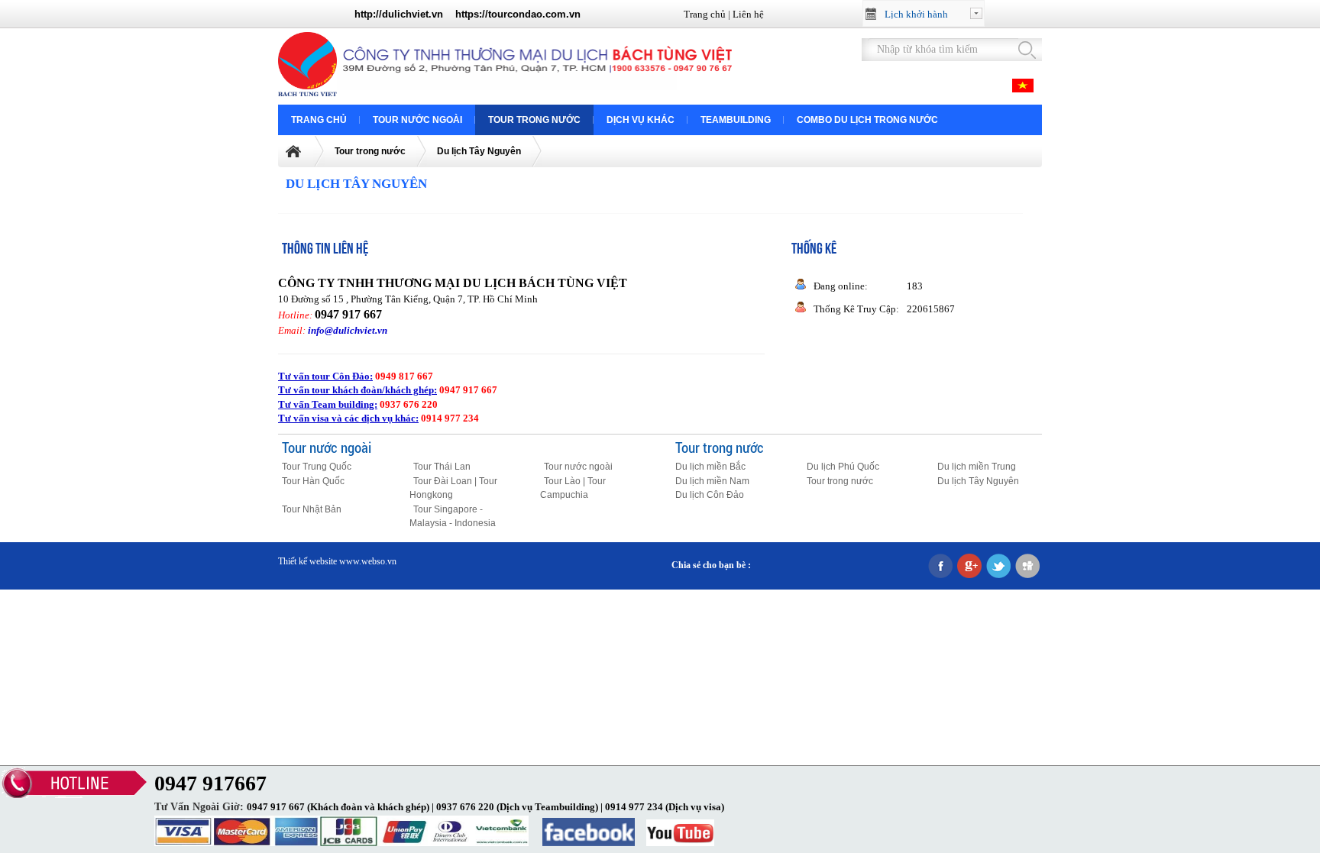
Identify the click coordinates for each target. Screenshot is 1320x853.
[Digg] (1027, 567)
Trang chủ (705, 14)
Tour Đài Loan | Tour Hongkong (453, 488)
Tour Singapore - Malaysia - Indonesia (452, 516)
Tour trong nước (534, 120)
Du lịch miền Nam (712, 481)
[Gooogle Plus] (969, 567)
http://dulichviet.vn (398, 14)
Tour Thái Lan (442, 466)
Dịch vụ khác (641, 120)
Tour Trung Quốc (316, 466)
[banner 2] (537, 89)
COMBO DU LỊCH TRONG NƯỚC (867, 120)
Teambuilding (735, 120)
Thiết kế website (307, 561)
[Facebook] (940, 567)
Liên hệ (748, 14)
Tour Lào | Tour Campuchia (573, 488)
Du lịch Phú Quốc (843, 466)
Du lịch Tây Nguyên (479, 151)
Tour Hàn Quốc (313, 481)
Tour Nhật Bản (311, 509)
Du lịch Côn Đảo (709, 495)
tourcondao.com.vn (534, 14)
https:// (471, 14)
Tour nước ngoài (417, 120)
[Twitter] (998, 567)
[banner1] (310, 93)
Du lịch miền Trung (976, 466)
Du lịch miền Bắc (710, 466)
